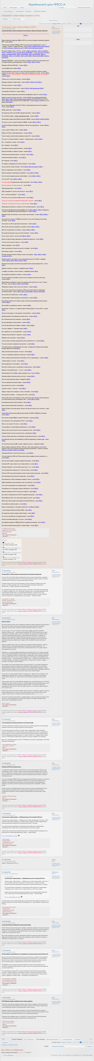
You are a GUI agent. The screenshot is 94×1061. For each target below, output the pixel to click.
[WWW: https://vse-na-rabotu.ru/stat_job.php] (53, 36)
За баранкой (6, 570)
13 (85, 23)
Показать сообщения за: (17, 1039)
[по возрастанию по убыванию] (71, 1039)
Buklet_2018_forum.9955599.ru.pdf (12, 548)
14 (87, 23)
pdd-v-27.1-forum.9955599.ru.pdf (12, 557)
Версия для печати (53, 20)
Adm (4, 28)
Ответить (5, 19)
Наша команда (54, 1055)
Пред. (3, 1039)
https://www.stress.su (38, 693)
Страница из (65, 23)
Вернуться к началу (61, 566)
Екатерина (5, 873)
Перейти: (46, 1046)
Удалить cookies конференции (65, 1055)
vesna (4, 861)
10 (78, 23)
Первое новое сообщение (45, 23)
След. (90, 1039)
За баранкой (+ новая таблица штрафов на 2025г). (20, 15)
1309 (91, 23)
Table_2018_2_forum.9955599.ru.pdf (13, 552)
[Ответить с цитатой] (44, 27)
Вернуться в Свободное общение (10, 1045)
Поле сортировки (41, 1039)
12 (82, 23)
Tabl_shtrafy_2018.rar (9, 543)
